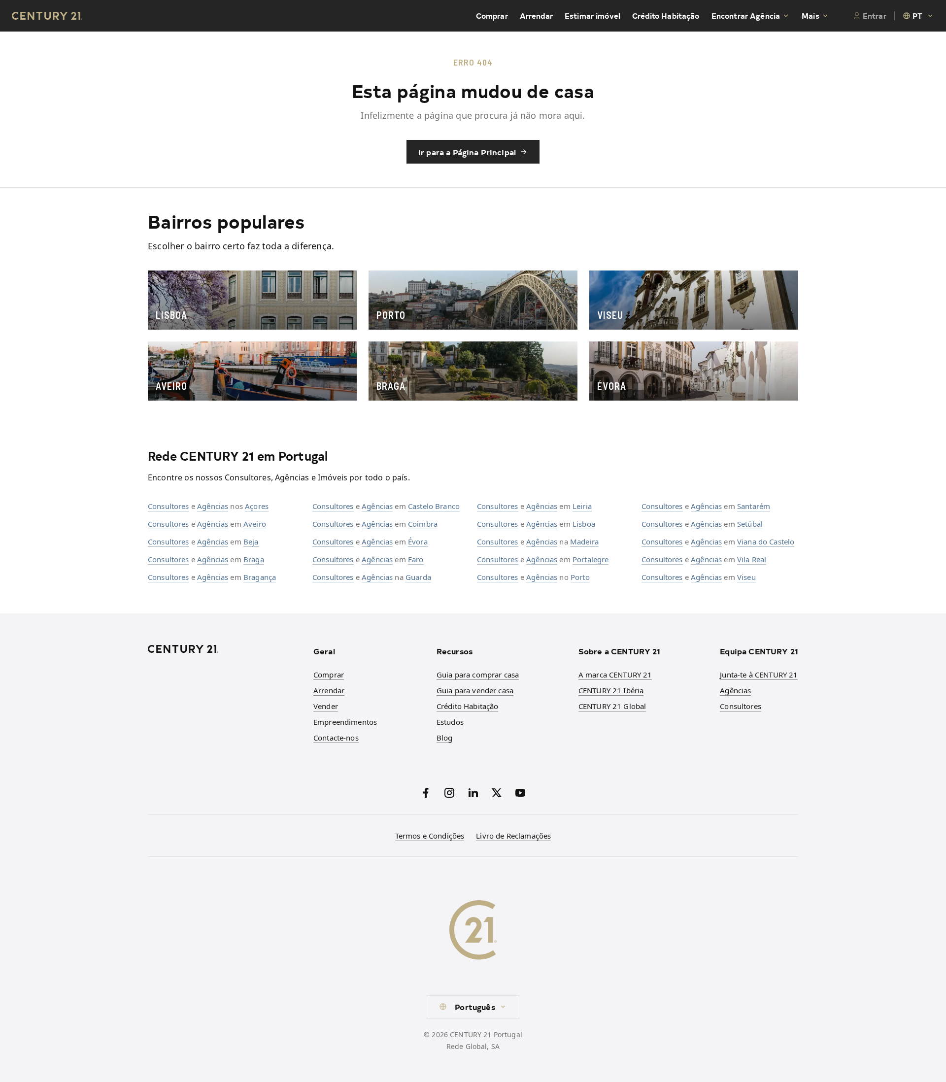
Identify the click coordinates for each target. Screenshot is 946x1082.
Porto (580, 577)
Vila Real (751, 559)
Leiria (582, 506)
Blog (445, 738)
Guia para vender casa (475, 690)
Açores (257, 506)
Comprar (492, 16)
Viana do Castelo (765, 541)
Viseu (746, 577)
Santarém (753, 506)
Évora (418, 541)
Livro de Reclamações (513, 836)
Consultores (168, 506)
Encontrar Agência (745, 16)
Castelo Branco (434, 506)
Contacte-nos (336, 738)
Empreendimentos (345, 722)
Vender (325, 706)
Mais (810, 16)
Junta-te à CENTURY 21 (759, 674)
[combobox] (918, 16)
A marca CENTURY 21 (615, 674)
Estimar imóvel (592, 16)
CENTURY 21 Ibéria (611, 690)
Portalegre (591, 559)
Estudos (450, 722)
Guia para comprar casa (478, 674)
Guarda (418, 577)
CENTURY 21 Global (612, 706)
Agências (212, 506)
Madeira (584, 541)
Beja (251, 541)
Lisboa (584, 524)
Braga (253, 559)
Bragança (259, 577)
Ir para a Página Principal (467, 151)
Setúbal (750, 524)
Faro (416, 559)
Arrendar (536, 16)
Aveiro (254, 524)
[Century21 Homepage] (47, 16)
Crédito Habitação (666, 16)
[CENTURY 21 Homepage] (225, 649)
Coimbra (423, 524)
